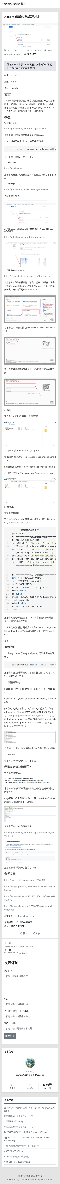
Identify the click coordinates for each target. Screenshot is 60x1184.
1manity (29, 50)
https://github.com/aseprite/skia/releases (24, 237)
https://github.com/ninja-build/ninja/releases (26, 189)
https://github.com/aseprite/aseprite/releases (26, 128)
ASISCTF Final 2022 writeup (19, 946)
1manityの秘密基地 (14, 4)
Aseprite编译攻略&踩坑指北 (22, 16)
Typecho (24, 1179)
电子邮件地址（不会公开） (17, 1010)
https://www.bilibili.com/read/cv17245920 (24, 880)
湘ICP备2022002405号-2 (30, 1176)
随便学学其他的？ (14, 54)
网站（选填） (10, 1023)
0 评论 (50, 50)
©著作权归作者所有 (14, 926)
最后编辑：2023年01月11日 (18, 922)
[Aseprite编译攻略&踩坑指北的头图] (30, 34)
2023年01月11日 (13, 50)
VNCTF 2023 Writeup (15, 953)
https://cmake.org (13, 168)
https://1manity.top (26, 916)
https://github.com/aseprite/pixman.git (29, 715)
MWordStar (46, 1179)
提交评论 (9, 1036)
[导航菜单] (56, 4)
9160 (40, 50)
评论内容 (8, 970)
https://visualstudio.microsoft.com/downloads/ (27, 276)
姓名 (6, 998)
